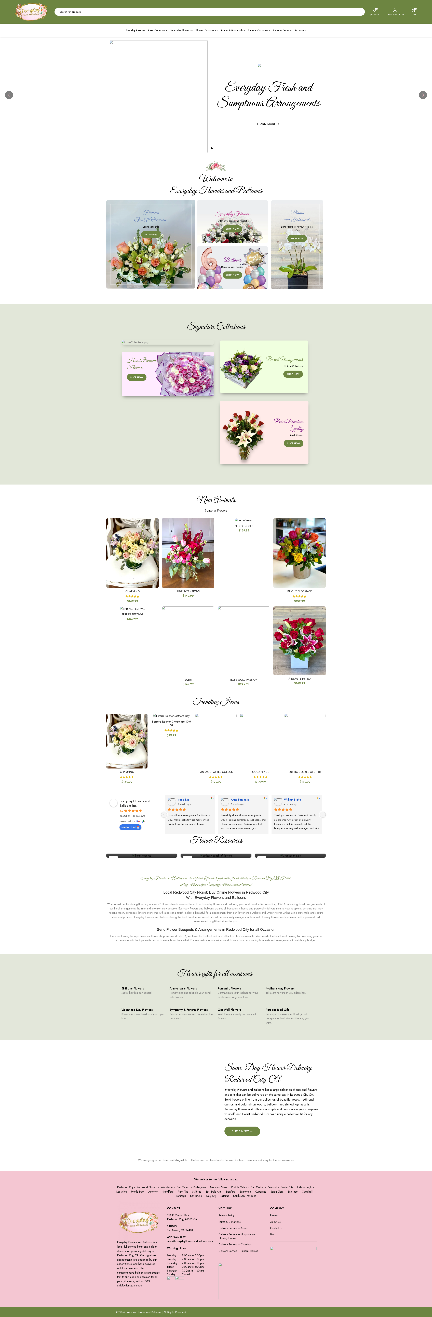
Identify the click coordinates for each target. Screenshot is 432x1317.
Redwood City (125, 1187)
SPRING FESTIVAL (132, 614)
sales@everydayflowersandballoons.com (190, 1241)
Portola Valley (239, 1187)
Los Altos (121, 1192)
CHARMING (132, 591)
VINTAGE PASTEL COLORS (216, 772)
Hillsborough (304, 1187)
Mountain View (218, 1187)
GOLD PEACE (260, 772)
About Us (275, 1222)
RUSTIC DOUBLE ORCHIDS (305, 772)
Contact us (276, 1228)
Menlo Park (137, 1192)
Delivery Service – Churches (235, 1244)
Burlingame (199, 1187)
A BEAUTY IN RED (300, 679)
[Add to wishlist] (156, 531)
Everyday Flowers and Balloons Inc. (134, 803)
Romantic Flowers (229, 988)
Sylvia (151, 800)
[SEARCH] (360, 12)
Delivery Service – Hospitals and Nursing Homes (237, 1236)
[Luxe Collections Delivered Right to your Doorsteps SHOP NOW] (168, 342)
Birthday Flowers (133, 988)
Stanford (230, 1192)
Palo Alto (183, 1192)
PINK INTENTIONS (188, 591)
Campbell (307, 1192)
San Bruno (196, 1196)
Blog (272, 1234)
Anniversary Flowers (183, 988)
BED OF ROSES (244, 526)
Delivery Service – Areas (233, 1228)
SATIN (188, 680)
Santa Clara (277, 1192)
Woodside (167, 1187)
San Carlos (257, 1187)
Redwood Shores (147, 1187)
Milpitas (225, 1196)
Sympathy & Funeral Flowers (189, 1010)
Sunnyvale (245, 1192)
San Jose (293, 1192)
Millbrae (196, 1192)
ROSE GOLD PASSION (244, 680)
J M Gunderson (263, 800)
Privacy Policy (226, 1215)
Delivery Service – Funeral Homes (238, 1251)
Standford (167, 1192)
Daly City (211, 1196)
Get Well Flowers (229, 1010)
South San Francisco (244, 1196)
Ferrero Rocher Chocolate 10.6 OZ (171, 723)
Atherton (153, 1192)
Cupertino (260, 1192)
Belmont (272, 1187)
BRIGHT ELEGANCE (299, 591)
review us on (129, 827)
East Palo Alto (214, 1192)
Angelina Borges (211, 800)
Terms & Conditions (230, 1222)
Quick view (156, 523)
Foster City (287, 1187)
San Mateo (183, 1187)
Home (274, 1215)
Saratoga (181, 1196)
